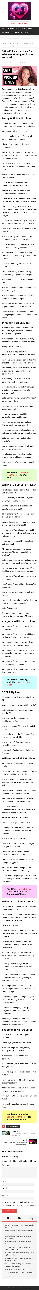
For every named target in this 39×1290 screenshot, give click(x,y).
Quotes (22, 29)
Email (4, 1188)
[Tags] (19, 1218)
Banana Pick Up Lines (17, 1116)
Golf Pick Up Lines (18, 683)
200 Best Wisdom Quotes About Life (16, 1269)
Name (5, 1181)
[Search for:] (19, 37)
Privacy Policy (6, 33)
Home (3, 29)
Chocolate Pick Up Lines (17, 473)
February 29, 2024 (9, 62)
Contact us (18, 33)
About (30, 29)
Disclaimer (28, 33)
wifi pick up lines (13, 1127)
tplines (19, 62)
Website (5, 1195)
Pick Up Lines (12, 29)
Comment (6, 1165)
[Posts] (8, 1218)
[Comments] (31, 1218)
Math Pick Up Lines (19, 890)
